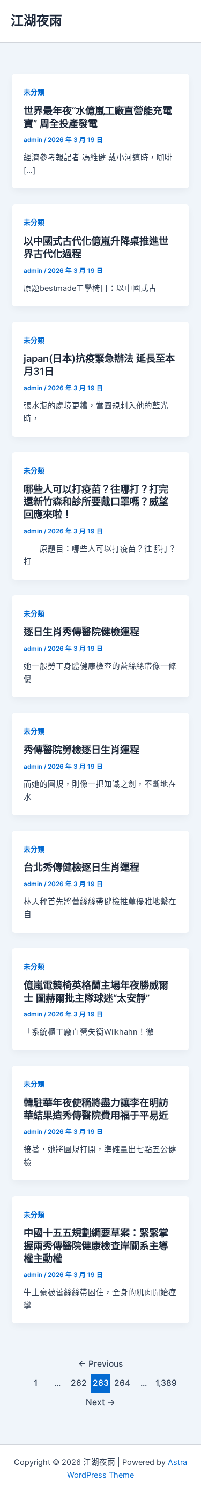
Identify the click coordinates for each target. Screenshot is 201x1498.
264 (122, 1383)
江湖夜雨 (36, 20)
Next (100, 1402)
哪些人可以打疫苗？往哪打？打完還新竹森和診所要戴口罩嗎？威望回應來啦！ (96, 501)
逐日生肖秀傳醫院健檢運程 (81, 631)
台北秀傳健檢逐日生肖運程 (81, 867)
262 (79, 1383)
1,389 (165, 1383)
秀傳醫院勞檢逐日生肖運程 (81, 749)
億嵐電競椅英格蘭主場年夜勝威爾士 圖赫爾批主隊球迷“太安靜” (96, 991)
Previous (100, 1364)
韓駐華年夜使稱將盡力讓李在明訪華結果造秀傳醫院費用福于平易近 (96, 1109)
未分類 (34, 92)
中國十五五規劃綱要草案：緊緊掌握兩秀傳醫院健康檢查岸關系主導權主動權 (96, 1245)
